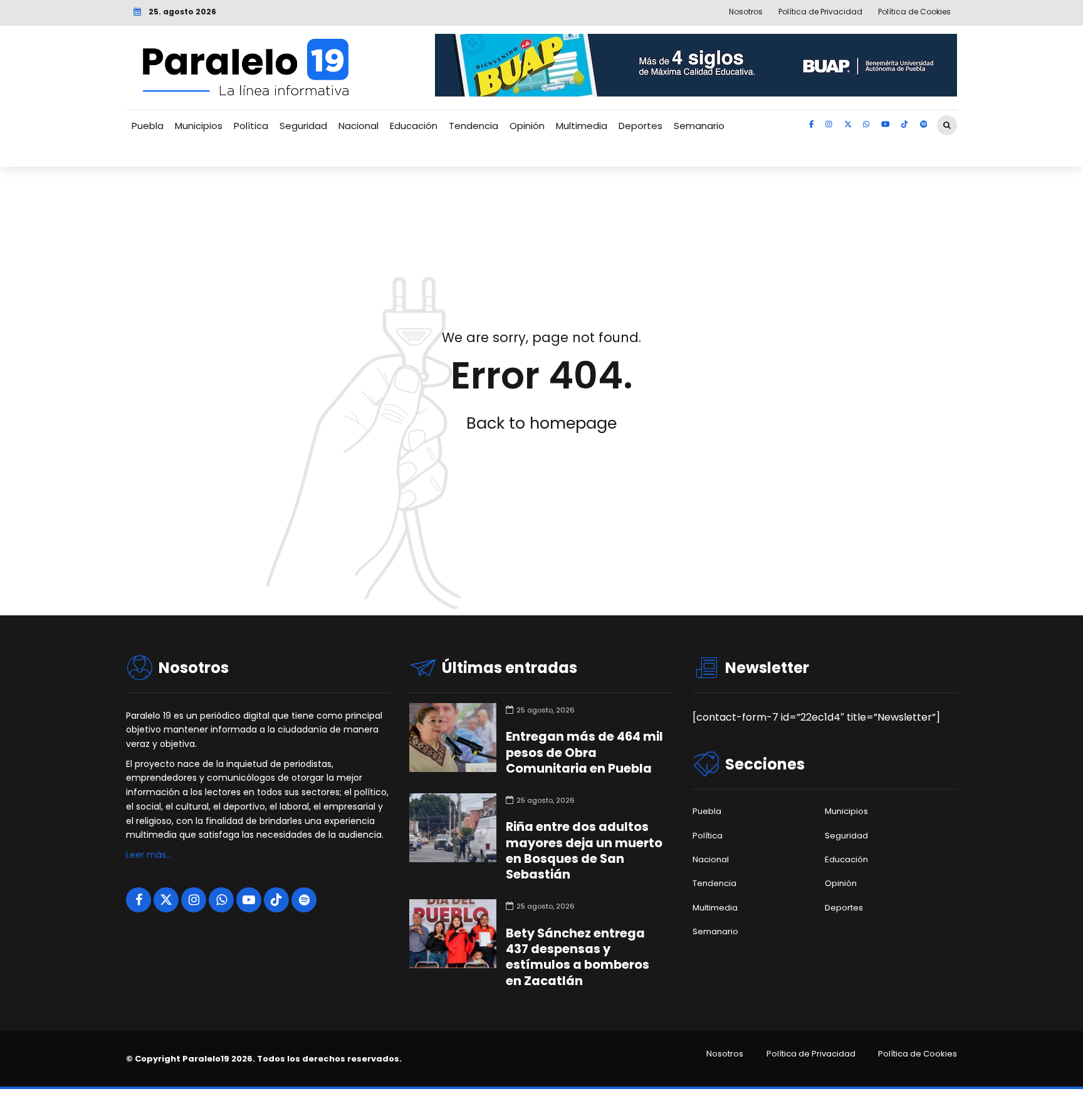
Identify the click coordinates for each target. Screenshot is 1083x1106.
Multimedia (581, 125)
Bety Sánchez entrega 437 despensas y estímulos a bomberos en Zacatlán (577, 957)
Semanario (699, 125)
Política (251, 125)
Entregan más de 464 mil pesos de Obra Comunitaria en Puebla (584, 752)
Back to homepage (541, 423)
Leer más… (149, 854)
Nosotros (724, 1054)
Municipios (198, 125)
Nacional (358, 125)
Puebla (148, 125)
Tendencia (473, 125)
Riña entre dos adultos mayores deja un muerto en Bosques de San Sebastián (584, 850)
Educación (413, 125)
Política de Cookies (917, 1054)
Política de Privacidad (810, 1054)
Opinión (527, 125)
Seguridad (303, 125)
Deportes (640, 125)
